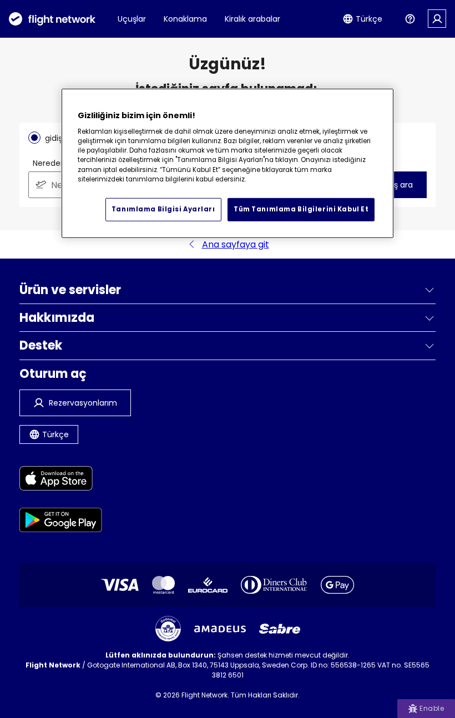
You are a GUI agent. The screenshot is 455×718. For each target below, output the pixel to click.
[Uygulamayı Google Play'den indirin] (60, 522)
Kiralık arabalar (252, 18)
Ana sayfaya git (235, 244)
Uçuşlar (132, 18)
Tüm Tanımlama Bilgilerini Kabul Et (301, 209)
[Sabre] (279, 629)
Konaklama (185, 18)
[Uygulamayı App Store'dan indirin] (60, 480)
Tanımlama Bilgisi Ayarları (163, 209)
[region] (227, 163)
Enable (431, 708)
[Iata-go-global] (168, 628)
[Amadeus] (220, 629)
